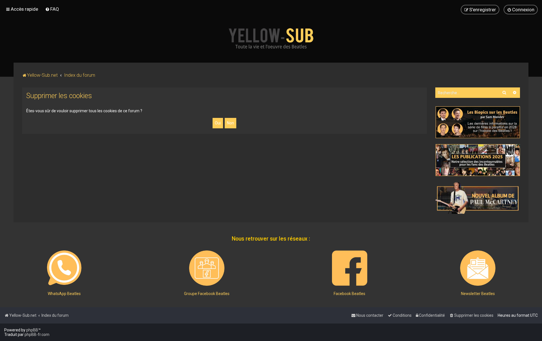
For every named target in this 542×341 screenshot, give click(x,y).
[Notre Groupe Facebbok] (206, 268)
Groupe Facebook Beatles (207, 293)
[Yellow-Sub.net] (271, 38)
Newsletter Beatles (478, 293)
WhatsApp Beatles (64, 293)
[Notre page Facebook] (349, 268)
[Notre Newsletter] (477, 268)
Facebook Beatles (349, 293)
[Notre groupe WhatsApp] (64, 268)
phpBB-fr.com (37, 334)
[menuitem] (52, 9)
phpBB (32, 330)
